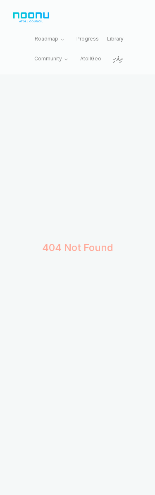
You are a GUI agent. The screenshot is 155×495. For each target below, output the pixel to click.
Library (115, 39)
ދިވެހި (118, 59)
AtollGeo (90, 58)
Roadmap (46, 39)
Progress (87, 39)
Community (48, 58)
